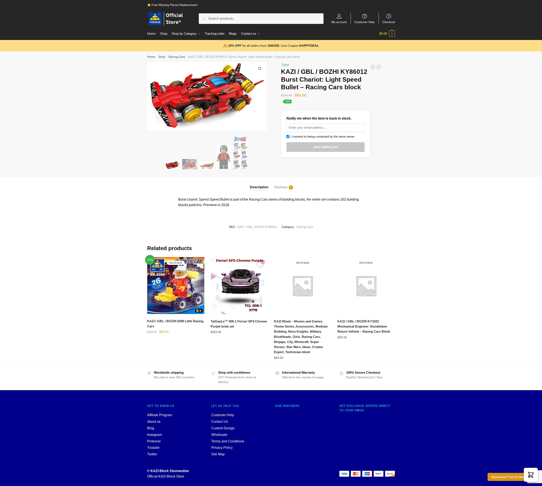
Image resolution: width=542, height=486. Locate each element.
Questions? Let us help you (511, 477)
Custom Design (223, 428)
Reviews (281, 187)
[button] (531, 475)
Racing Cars (177, 56)
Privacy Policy (222, 447)
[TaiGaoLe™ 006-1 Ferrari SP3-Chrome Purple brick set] (239, 285)
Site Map (218, 454)
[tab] (259, 183)
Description (259, 187)
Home (151, 56)
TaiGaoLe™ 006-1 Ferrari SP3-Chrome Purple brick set (239, 323)
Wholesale (219, 434)
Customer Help (364, 21)
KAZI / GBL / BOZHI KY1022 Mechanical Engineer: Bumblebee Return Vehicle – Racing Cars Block (363, 326)
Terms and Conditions (227, 441)
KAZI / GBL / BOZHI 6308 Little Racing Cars (175, 323)
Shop (161, 56)
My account (339, 21)
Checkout (388, 21)
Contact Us (219, 421)
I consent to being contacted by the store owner (322, 136)
